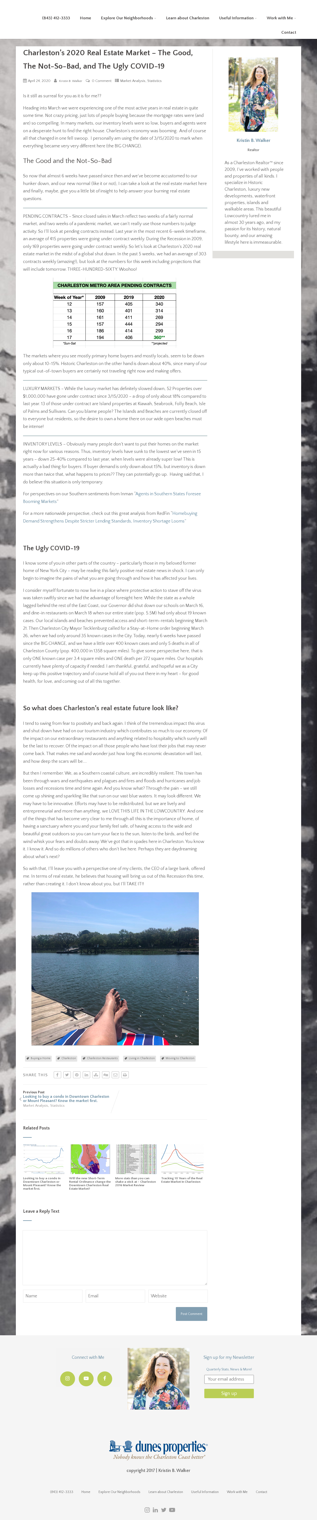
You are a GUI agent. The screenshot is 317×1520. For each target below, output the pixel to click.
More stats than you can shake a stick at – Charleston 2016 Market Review (135, 1182)
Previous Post (66, 1096)
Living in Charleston (142, 1058)
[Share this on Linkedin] (86, 1074)
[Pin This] (76, 1074)
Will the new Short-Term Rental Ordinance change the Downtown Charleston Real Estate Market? (90, 1183)
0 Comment (101, 81)
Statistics (154, 81)
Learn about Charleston (187, 18)
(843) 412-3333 (56, 18)
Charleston (68, 1058)
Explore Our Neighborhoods (127, 18)
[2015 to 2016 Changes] (136, 1172)
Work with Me (280, 18)
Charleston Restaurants (102, 1058)
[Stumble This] (96, 1074)
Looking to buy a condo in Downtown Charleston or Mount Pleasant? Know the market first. (42, 1183)
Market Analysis (132, 81)
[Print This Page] (125, 1074)
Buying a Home (41, 1058)
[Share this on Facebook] (57, 1074)
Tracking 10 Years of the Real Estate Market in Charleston (182, 1180)
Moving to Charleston (180, 1058)
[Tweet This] (67, 1074)
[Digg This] (105, 1074)
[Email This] (115, 1074)
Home (85, 18)
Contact (288, 32)
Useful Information (236, 18)
